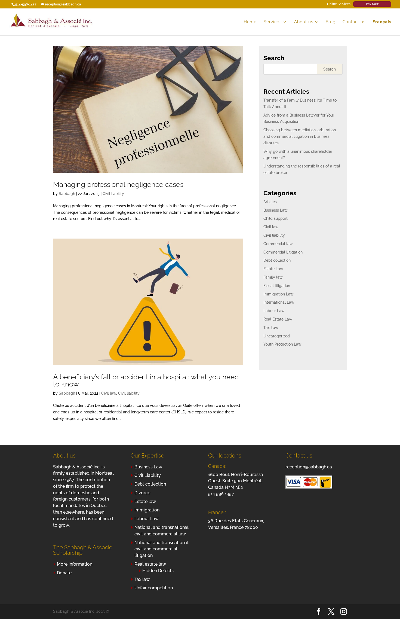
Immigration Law (278, 294)
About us (303, 22)
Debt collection (277, 260)
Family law (273, 277)
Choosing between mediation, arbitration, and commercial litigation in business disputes (300, 136)
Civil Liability (147, 475)
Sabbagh (67, 193)
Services (273, 22)
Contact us (354, 22)
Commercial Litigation (283, 252)
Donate (64, 572)
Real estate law (150, 564)
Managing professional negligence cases (118, 184)
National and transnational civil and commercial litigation (161, 549)
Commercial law (278, 244)
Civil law (108, 393)
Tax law (142, 579)
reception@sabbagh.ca (308, 466)
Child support (275, 218)
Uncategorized (276, 336)
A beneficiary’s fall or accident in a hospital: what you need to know (146, 380)
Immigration (146, 510)
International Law (278, 302)
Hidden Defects (158, 570)
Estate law (145, 501)
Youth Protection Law (282, 344)
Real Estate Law (277, 319)
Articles (270, 202)
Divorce (142, 492)
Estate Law (273, 269)
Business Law (275, 210)
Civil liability (113, 193)
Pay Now (372, 4)
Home (250, 22)
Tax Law (270, 327)
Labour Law (274, 311)
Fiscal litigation (276, 285)
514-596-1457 (25, 4)
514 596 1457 (221, 493)
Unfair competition (153, 587)
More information (74, 564)
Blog (331, 22)
